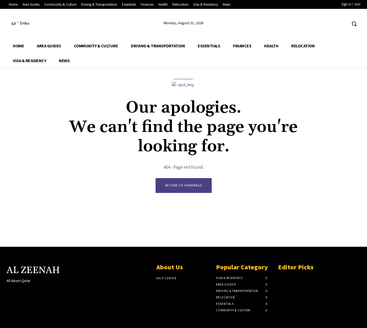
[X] (332, 23)
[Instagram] (19, 291)
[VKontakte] (38, 291)
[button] (354, 23)
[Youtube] (342, 23)
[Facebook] (322, 23)
